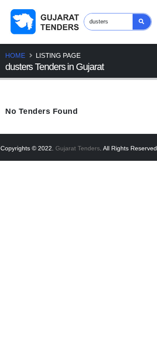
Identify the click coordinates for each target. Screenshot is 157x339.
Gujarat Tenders (77, 148)
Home (15, 55)
